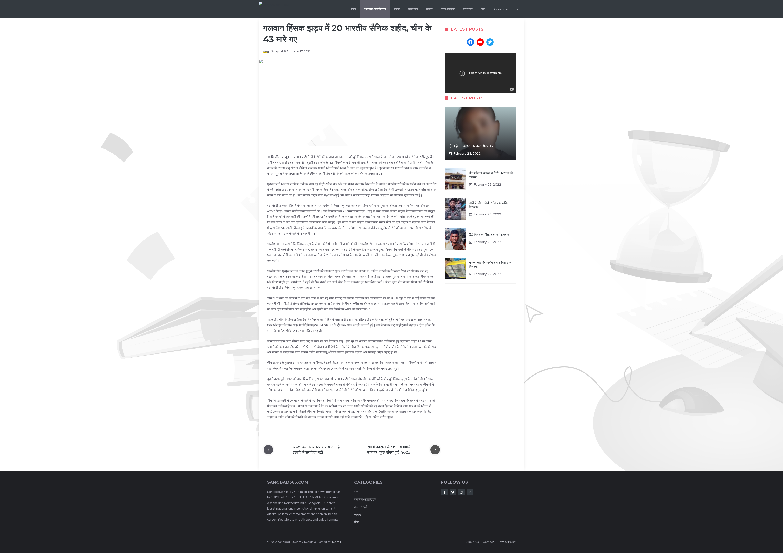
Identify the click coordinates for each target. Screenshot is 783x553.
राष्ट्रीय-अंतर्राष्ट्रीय (375, 9)
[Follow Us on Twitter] (453, 492)
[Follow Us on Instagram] (461, 492)
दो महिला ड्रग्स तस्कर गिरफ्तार (471, 146)
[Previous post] (268, 450)
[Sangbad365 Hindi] (283, 9)
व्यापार (429, 9)
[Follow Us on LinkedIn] (470, 492)
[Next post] (435, 450)
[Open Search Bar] (518, 9)
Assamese (501, 9)
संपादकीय (413, 9)
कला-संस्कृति (448, 9)
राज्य (353, 9)
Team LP (337, 542)
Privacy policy (507, 542)
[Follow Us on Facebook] (444, 492)
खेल (483, 9)
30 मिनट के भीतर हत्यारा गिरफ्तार (489, 235)
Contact (488, 542)
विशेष (397, 9)
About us (472, 542)
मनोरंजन (468, 9)
